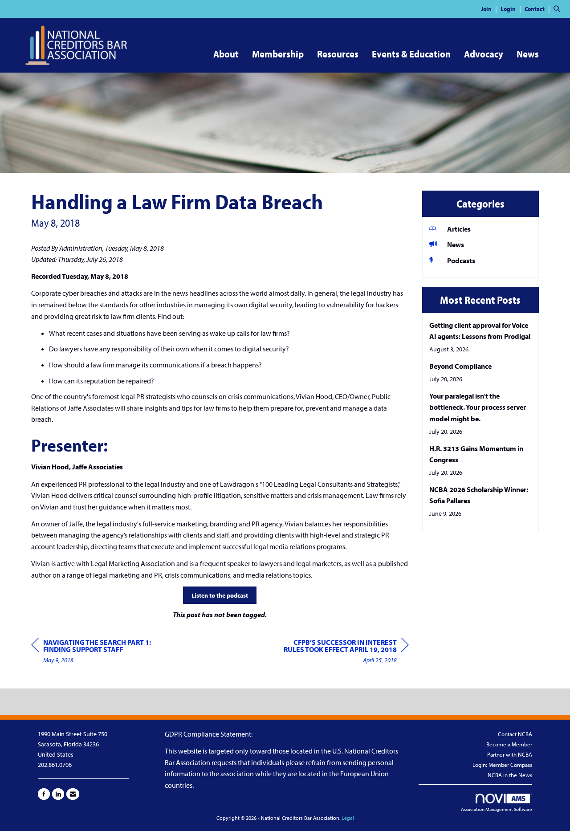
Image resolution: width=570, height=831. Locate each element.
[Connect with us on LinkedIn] (58, 794)
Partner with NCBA (509, 754)
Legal (348, 818)
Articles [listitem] (459, 228)
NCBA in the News (510, 774)
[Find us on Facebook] (44, 794)
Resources (337, 54)
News (528, 54)
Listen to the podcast (219, 595)
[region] (342, 652)
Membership (278, 54)
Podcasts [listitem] (461, 260)
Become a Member (509, 744)
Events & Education (411, 54)
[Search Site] (558, 8)
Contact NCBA (515, 733)
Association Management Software (496, 809)
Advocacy (483, 54)
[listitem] (490, 8)
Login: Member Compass (502, 764)
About (226, 54)
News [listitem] (455, 244)
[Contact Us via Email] (72, 794)
